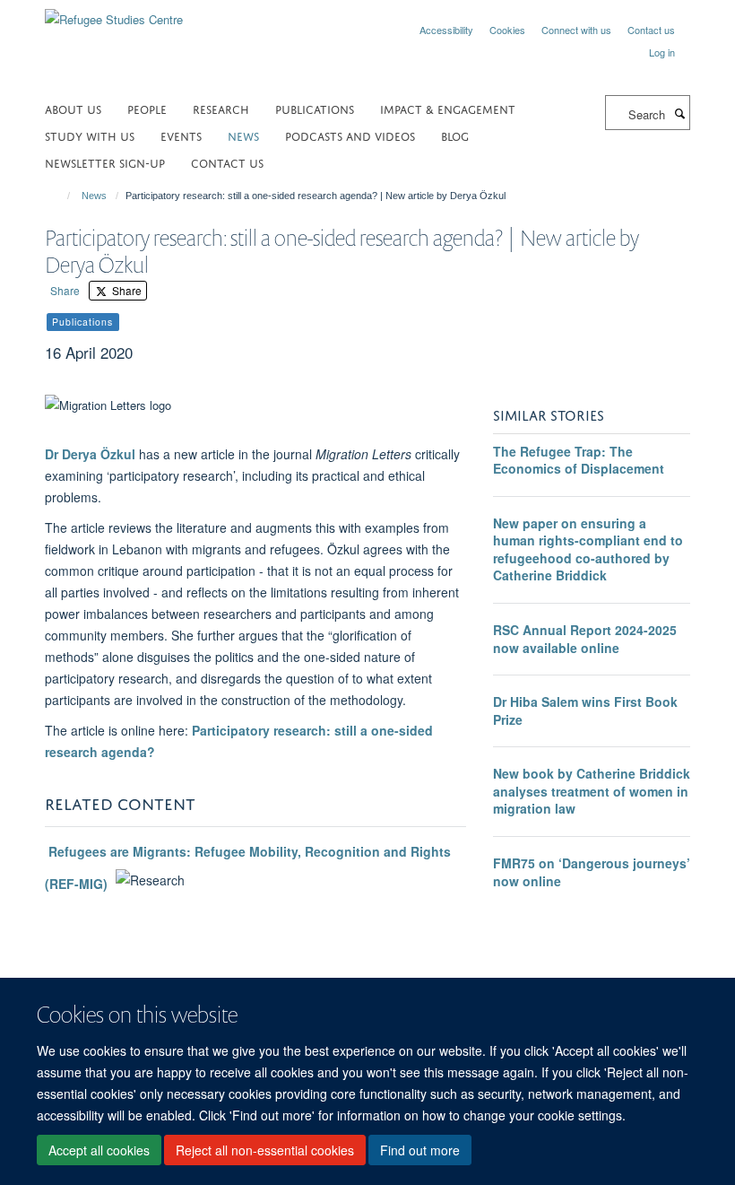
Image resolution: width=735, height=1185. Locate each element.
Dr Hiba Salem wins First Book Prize (585, 710)
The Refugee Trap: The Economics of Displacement (578, 460)
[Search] (679, 113)
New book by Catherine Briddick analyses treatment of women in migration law (591, 790)
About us (73, 108)
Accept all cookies (99, 1150)
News (94, 195)
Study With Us (89, 135)
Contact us (651, 29)
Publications (314, 108)
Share (65, 290)
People (147, 108)
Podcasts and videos (350, 135)
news (243, 135)
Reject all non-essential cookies (265, 1150)
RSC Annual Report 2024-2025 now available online (585, 639)
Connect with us (576, 29)
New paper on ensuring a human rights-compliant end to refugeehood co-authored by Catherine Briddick (588, 549)
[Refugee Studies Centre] (114, 13)
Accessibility (446, 29)
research (221, 108)
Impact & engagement (447, 108)
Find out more (420, 1150)
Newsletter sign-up (105, 161)
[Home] (60, 195)
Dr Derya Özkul (90, 454)
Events (181, 135)
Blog (455, 135)
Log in (662, 52)
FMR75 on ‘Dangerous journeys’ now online (591, 872)
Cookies (507, 29)
